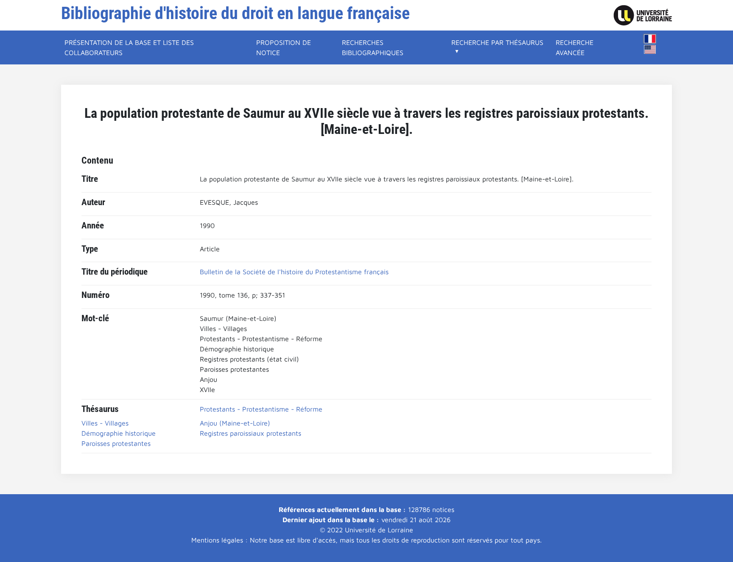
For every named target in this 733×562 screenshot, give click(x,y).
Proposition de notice (283, 47)
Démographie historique (118, 433)
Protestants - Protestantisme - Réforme (261, 409)
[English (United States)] (650, 49)
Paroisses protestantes (116, 443)
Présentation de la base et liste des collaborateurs (129, 47)
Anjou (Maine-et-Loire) (235, 423)
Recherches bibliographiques (372, 47)
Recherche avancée (574, 47)
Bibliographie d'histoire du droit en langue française (235, 13)
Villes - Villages (105, 423)
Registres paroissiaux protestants (250, 433)
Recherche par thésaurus (497, 42)
